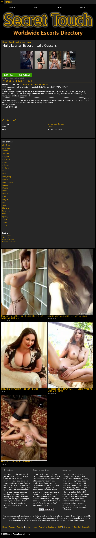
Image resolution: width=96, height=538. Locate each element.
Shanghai (5, 208)
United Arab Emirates (17, 42)
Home (4, 42)
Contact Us (84, 7)
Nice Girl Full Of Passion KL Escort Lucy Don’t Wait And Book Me (22, 317)
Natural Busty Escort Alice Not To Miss (19, 389)
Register (12, 7)
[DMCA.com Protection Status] (46, 510)
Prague (5, 199)
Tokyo (4, 225)
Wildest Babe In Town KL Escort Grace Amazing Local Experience (70, 390)
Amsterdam (6, 148)
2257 (60, 527)
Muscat (5, 194)
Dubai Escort (25, 84)
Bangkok (5, 156)
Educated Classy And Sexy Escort (16, 462)
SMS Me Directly (25, 75)
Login (36, 7)
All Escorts (76, 527)
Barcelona (6, 159)
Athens (5, 151)
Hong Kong (6, 176)
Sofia (4, 214)
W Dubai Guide (8, 239)
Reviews (12, 527)
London (5, 185)
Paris (4, 196)
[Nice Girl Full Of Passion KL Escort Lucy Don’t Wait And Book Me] (24, 282)
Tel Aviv (5, 222)
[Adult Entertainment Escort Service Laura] (70, 282)
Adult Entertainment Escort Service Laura (67, 316)
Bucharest (6, 168)
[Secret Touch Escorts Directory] (48, 23)
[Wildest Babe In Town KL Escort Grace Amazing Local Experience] (70, 355)
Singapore (6, 211)
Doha (4, 171)
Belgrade (5, 165)
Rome (4, 202)
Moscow (5, 191)
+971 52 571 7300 (21, 80)
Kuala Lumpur (7, 182)
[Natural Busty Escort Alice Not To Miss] (24, 355)
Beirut (4, 162)
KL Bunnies (6, 235)
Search (60, 7)
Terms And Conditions (47, 527)
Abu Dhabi (6, 145)
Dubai (28, 42)
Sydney (5, 216)
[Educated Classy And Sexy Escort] (24, 428)
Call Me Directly (9, 75)
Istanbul (5, 179)
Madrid (5, 188)
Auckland (5, 154)
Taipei (4, 219)
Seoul (4, 205)
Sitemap (66, 527)
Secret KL (6, 237)
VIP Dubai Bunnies (9, 242)
